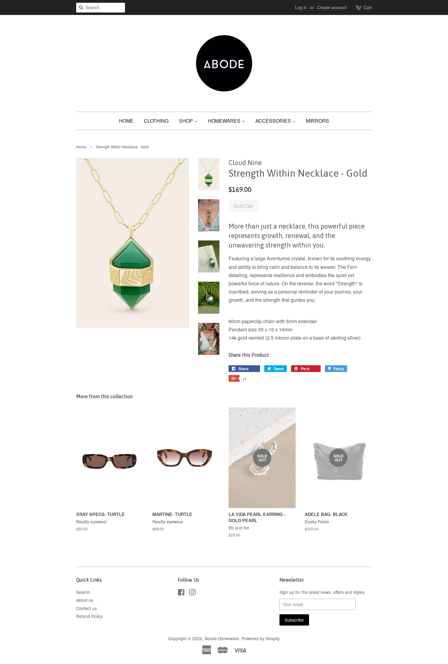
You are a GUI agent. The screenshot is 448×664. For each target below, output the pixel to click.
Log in (301, 7)
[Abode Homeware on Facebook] (181, 593)
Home (81, 146)
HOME (126, 120)
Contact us (86, 608)
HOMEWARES (225, 120)
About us (84, 600)
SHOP (186, 120)
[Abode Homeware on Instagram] (192, 593)
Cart (368, 7)
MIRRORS (317, 120)
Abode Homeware (221, 638)
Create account (332, 7)
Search (83, 592)
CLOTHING (156, 120)
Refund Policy (89, 616)
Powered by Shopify (260, 638)
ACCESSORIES (273, 120)
